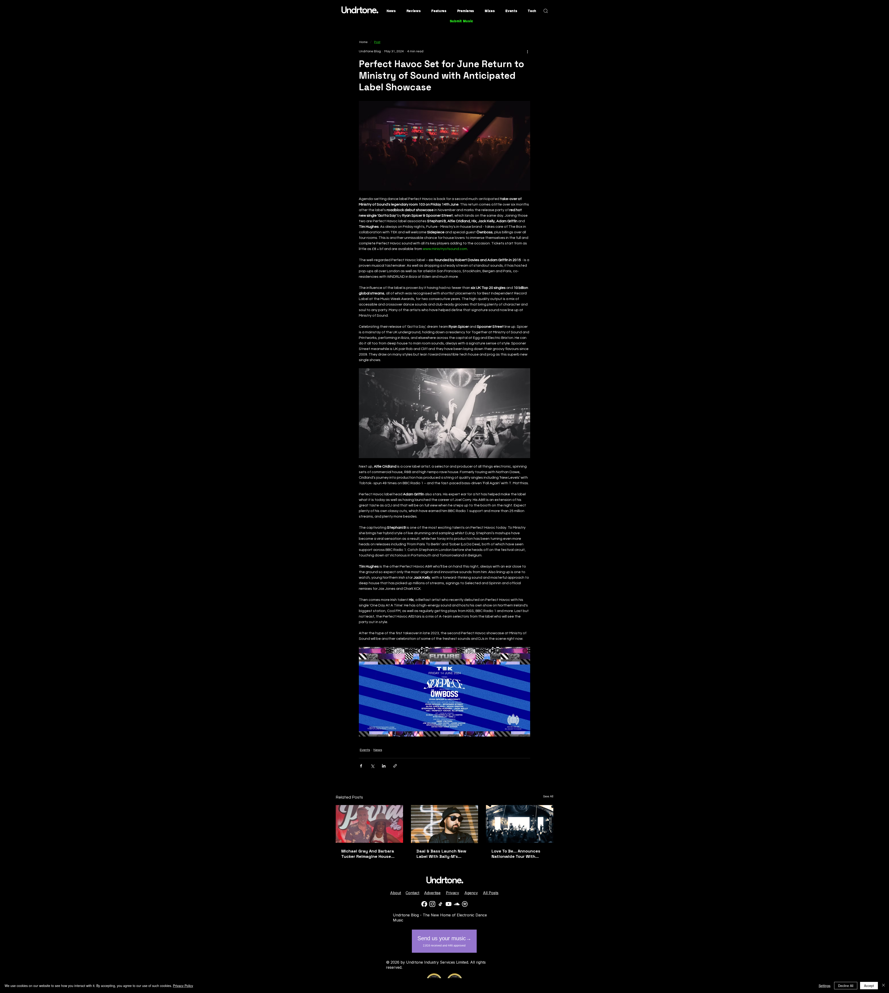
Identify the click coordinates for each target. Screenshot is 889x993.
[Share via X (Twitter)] (372, 766)
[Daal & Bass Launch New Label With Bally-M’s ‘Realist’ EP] (444, 824)
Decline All (845, 985)
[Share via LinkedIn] (384, 766)
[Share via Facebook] (361, 766)
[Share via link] (395, 766)
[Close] (883, 985)
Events (365, 750)
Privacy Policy (183, 985)
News (377, 750)
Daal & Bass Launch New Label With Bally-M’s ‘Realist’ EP (441, 853)
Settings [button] (824, 985)
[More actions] (527, 51)
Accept (869, 985)
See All (548, 796)
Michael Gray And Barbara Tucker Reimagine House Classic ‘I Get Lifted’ (367, 853)
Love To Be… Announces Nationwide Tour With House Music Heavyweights (519, 853)
